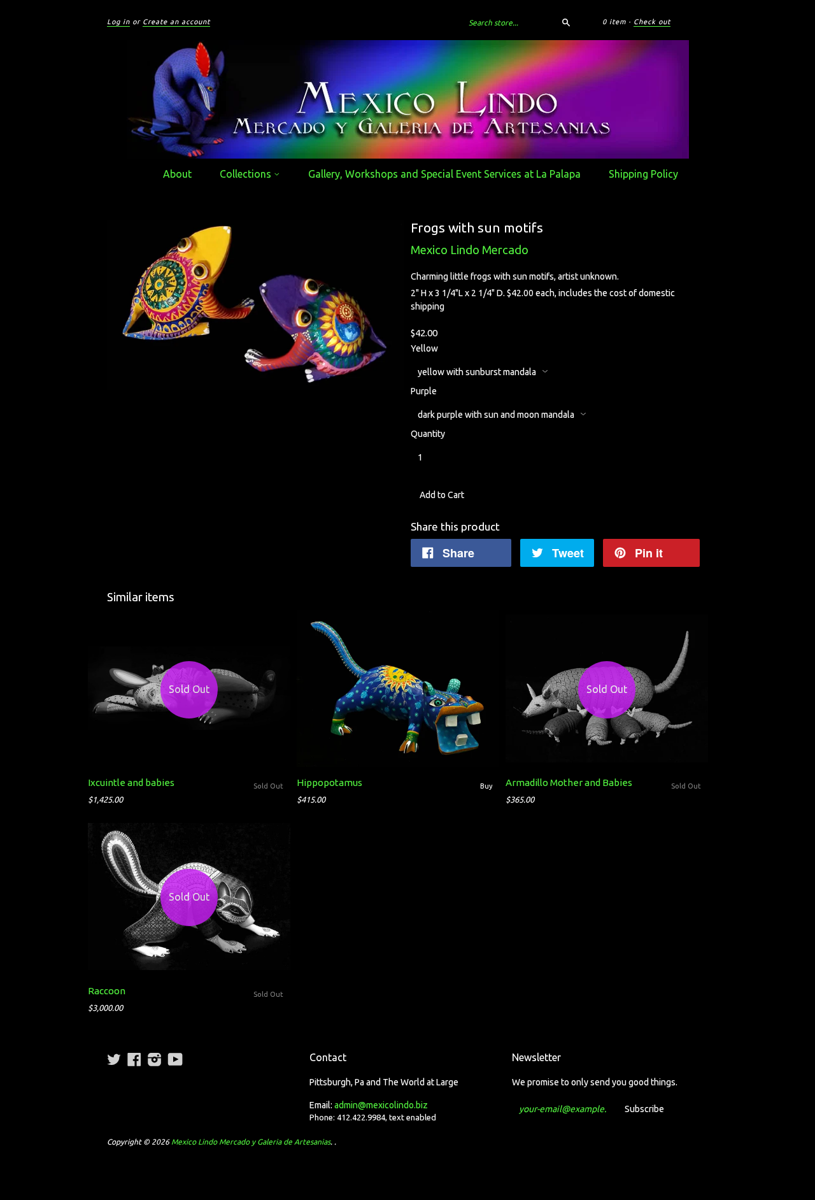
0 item (614, 21)
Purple (424, 391)
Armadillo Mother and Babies (569, 782)
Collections (247, 174)
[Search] (566, 22)
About (177, 174)
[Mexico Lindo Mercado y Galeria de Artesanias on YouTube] (175, 1059)
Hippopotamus (329, 782)
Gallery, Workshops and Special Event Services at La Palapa (444, 174)
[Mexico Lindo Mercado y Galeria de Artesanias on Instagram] (155, 1059)
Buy (486, 786)
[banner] (407, 99)
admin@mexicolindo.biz (381, 1105)
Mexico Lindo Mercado (469, 249)
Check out (652, 21)
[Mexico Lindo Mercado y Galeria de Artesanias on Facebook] (134, 1059)
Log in (118, 21)
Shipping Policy (643, 174)
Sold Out (268, 786)
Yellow (424, 348)
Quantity (428, 434)
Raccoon (106, 990)
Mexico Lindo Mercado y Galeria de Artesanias (250, 1142)
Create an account (176, 21)
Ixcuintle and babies (131, 782)
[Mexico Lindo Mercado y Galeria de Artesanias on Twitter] (114, 1059)
